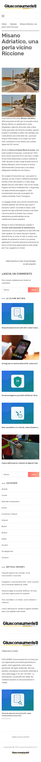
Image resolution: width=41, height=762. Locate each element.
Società (5, 545)
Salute (4, 539)
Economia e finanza (9, 514)
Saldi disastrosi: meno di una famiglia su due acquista (21, 262)
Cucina (4, 495)
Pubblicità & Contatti (10, 651)
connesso (16, 280)
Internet (5, 520)
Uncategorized (7, 551)
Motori (4, 526)
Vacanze (5, 558)
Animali (4, 489)
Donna (4, 508)
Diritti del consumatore (10, 502)
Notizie (4, 533)
